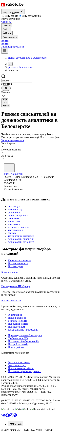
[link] (7, 33)
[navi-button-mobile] (4, 51)
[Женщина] (9, 167)
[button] (5, 40)
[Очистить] (6, 88)
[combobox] (16, 80)
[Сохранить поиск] (4, 101)
